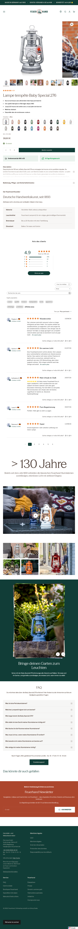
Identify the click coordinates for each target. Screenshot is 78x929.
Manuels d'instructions (10, 896)
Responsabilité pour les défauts (40, 852)
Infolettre (31, 896)
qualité (17, 302)
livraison (24, 302)
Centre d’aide (7, 886)
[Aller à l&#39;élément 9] (61, 83)
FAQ (4, 882)
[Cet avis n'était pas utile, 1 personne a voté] (69, 370)
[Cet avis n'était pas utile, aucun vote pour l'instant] (69, 341)
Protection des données (38, 848)
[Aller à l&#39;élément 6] (40, 83)
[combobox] (63, 288)
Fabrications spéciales (35, 893)
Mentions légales (35, 841)
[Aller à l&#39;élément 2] (13, 83)
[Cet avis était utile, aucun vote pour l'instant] (65, 341)
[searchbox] (37, 293)
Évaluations (31, 882)
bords (41, 302)
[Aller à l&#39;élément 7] (47, 83)
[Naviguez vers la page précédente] (25, 444)
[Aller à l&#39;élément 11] (75, 83)
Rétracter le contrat (12, 922)
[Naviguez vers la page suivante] (53, 444)
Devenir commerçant (35, 889)
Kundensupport (39, 762)
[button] (73, 928)
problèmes (20, 307)
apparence (49, 302)
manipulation (33, 302)
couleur (10, 302)
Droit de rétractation (37, 845)
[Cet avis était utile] (65, 370)
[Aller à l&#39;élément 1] (6, 83)
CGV (31, 838)
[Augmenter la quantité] (14, 150)
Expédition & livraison (10, 893)
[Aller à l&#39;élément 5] (33, 83)
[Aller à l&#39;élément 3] (20, 83)
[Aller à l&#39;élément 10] (68, 83)
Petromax (15, 861)
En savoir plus (36, 335)
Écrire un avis (39, 273)
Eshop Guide (34, 908)
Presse (30, 886)
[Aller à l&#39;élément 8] (54, 83)
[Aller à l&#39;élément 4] (27, 83)
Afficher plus (29, 307)
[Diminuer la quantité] (6, 150)
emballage (11, 307)
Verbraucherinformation (10, 871)
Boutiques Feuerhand (10, 889)
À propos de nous (34, 900)
